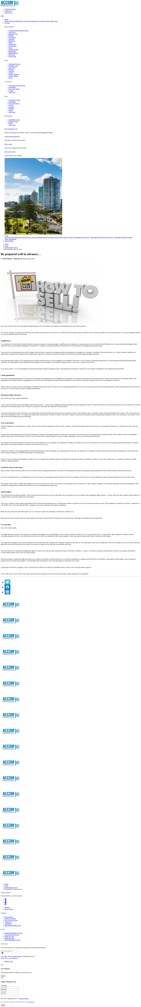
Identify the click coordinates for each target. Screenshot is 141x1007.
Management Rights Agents (23, 237)
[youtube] (6, 902)
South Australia (13, 76)
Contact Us (8, 11)
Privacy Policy (9, 909)
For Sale (7, 23)
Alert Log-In (8, 12)
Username (4, 985)
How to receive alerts (11, 920)
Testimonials (12, 239)
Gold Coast (11, 32)
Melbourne (11, 41)
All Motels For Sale (14, 64)
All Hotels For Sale (14, 100)
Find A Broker (9, 241)
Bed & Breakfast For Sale (12, 940)
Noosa (10, 42)
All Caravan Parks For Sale (16, 85)
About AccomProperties (16, 21)
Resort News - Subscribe (112, 237)
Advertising (8, 924)
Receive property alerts (10, 151)
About (6, 239)
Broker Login (9, 961)
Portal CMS (4, 958)
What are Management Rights (41, 237)
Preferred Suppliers (126, 237)
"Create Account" (23, 998)
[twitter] (7, 582)
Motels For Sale (9, 938)
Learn (6, 236)
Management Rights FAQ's (13, 925)
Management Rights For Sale (13, 933)
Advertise (11, 237)
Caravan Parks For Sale (12, 935)
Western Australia (13, 74)
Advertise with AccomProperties (12, 136)
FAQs (70, 237)
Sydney (10, 110)
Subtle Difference (13, 958)
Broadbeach (12, 51)
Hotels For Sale (9, 936)
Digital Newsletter (10, 9)
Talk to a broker (8, 144)
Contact (26, 21)
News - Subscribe (91, 237)
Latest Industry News (79, 237)
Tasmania (11, 39)
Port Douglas (12, 46)
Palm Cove (11, 55)
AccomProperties (16, 956)
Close (3, 976)
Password (4, 989)
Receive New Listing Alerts (49, 21)
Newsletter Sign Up (35, 21)
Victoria (10, 73)
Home (6, 19)
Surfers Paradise (13, 49)
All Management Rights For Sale (18, 30)
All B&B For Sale (13, 120)
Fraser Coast (12, 56)
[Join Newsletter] (2, 953)
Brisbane (11, 36)
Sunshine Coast (13, 34)
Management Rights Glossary (59, 237)
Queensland (12, 37)
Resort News (101, 237)
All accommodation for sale (11, 128)
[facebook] (7, 587)
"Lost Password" (30, 1002)
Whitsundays (12, 44)
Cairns (10, 48)
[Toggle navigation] (2, 16)
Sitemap (7, 907)
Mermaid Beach (13, 53)
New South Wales (13, 89)
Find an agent (9, 917)
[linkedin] (7, 592)
